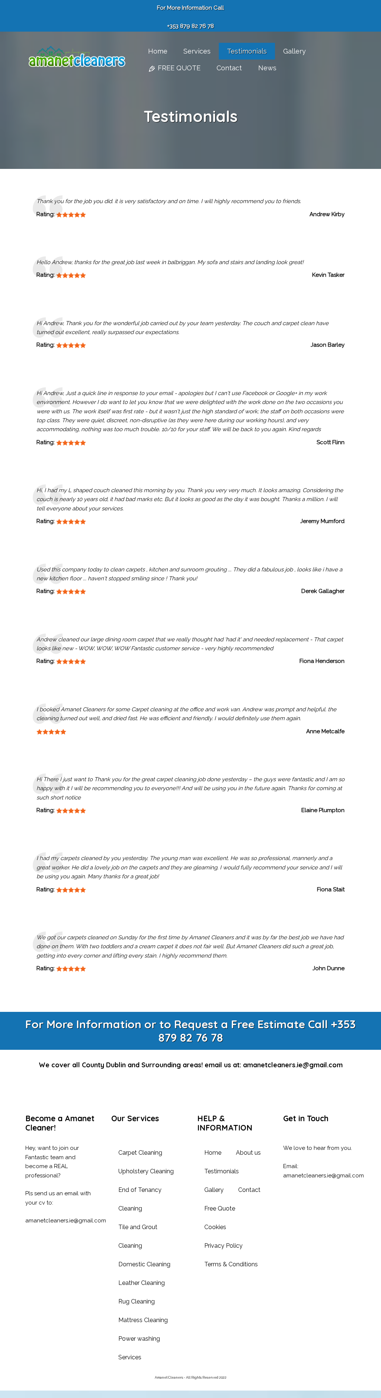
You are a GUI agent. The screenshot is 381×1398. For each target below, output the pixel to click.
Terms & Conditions (231, 1264)
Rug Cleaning (136, 1301)
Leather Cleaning (141, 1282)
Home (212, 1152)
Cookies (215, 1227)
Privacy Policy (223, 1245)
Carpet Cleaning (140, 1152)
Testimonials (221, 1171)
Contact (249, 1189)
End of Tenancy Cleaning (139, 1199)
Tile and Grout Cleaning (137, 1236)
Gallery (214, 1189)
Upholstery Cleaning (146, 1171)
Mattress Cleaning (143, 1320)
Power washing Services (139, 1348)
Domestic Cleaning (144, 1264)
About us (248, 1152)
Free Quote (219, 1208)
